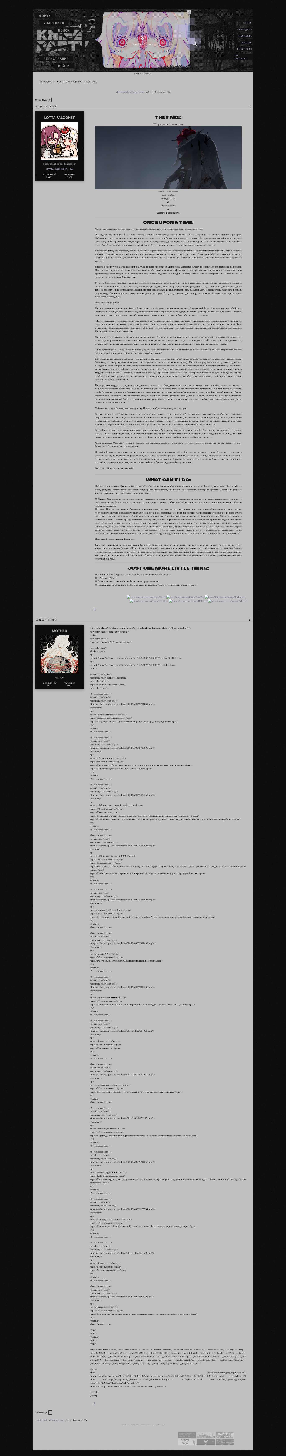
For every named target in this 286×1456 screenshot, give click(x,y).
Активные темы (143, 73)
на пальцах (241, 57)
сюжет (247, 22)
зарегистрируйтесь (84, 81)
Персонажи (138, 92)
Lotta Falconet (59, 117)
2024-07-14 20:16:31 (46, 106)
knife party (123, 92)
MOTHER (59, 630)
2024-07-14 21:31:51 (46, 620)
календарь (244, 29)
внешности (244, 48)
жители (247, 42)
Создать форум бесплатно (152, 1424)
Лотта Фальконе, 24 (59, 169)
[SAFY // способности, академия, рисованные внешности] (187, 1437)
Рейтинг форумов (129, 1424)
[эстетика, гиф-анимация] (206, 1444)
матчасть (245, 35)
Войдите (62, 81)
